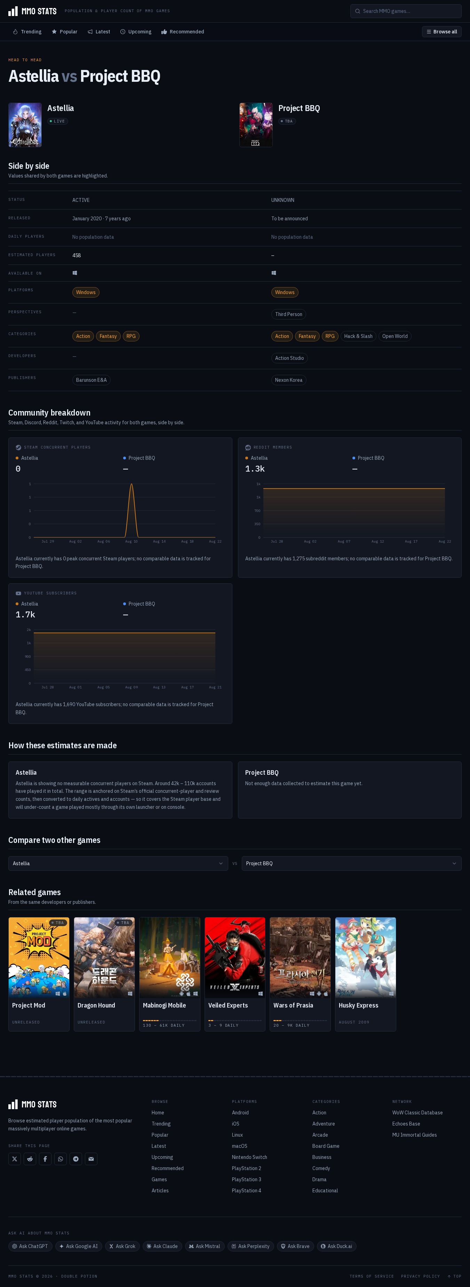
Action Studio (289, 358)
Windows (86, 292)
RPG (131, 336)
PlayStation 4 (246, 1190)
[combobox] (118, 863)
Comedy (321, 1168)
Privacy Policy (420, 1276)
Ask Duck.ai (340, 1246)
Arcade (320, 1135)
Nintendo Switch (249, 1157)
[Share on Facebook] (45, 1159)
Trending (31, 32)
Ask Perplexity (254, 1246)
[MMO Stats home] (32, 11)
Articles (160, 1190)
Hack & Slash (358, 336)
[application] (120, 514)
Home (158, 1113)
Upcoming (140, 32)
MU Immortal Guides (414, 1135)
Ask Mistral (208, 1246)
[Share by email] (91, 1159)
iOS (235, 1124)
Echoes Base (406, 1124)
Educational (325, 1190)
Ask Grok (125, 1246)
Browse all (445, 32)
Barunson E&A (91, 380)
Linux (237, 1135)
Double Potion (79, 1276)
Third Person (288, 314)
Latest (103, 32)
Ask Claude (165, 1246)
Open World (395, 336)
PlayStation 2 (246, 1168)
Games (159, 1179)
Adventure (323, 1124)
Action (83, 336)
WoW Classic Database (417, 1113)
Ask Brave (299, 1246)
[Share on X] (14, 1159)
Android (240, 1113)
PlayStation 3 (246, 1179)
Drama (319, 1179)
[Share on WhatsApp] (60, 1159)
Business (322, 1157)
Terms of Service (372, 1276)
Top (457, 1276)
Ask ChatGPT (33, 1246)
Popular (69, 32)
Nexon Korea (289, 380)
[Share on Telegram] (76, 1159)
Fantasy (108, 336)
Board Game (326, 1146)
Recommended (187, 32)
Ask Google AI (82, 1246)
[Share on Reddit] (30, 1159)
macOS (239, 1146)
